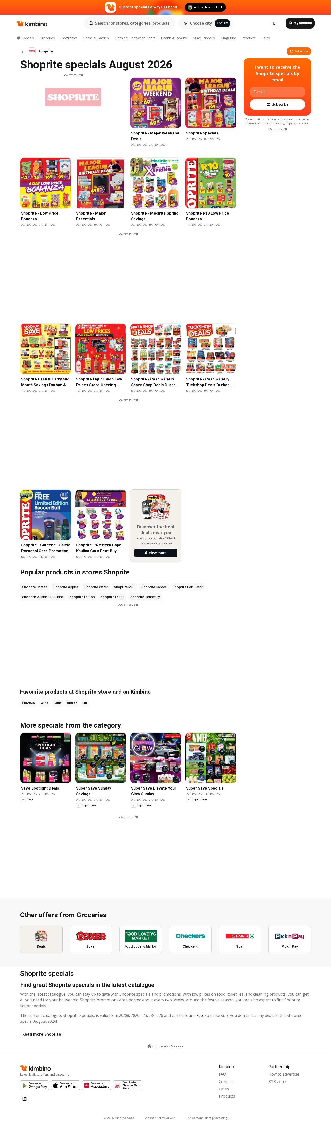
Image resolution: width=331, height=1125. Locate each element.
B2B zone (277, 1081)
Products (249, 38)
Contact (226, 1081)
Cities (265, 38)
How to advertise (283, 1074)
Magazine (228, 38)
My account (302, 23)
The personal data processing (206, 1118)
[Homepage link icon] (149, 1046)
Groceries (47, 38)
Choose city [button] (201, 23)
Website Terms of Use (160, 1118)
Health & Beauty (174, 38)
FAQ (222, 1074)
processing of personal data (288, 123)
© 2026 (119, 1118)
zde (200, 1015)
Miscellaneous (204, 38)
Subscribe (301, 51)
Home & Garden (96, 38)
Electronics (69, 38)
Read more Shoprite (41, 1034)
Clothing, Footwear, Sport (135, 38)
